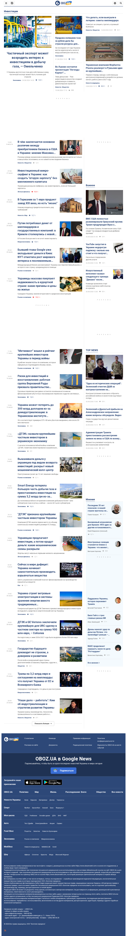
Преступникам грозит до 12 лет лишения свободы (38, 474)
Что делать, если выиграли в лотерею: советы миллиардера (102, 19)
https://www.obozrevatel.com (86, 866)
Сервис (59, 823)
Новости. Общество (62, 87)
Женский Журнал (62, 855)
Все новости (117, 792)
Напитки (36, 831)
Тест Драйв (28, 823)
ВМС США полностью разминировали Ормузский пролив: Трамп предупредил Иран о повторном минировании (104, 221)
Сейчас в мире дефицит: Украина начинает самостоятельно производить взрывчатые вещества (36, 570)
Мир (37, 792)
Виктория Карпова (94, 551)
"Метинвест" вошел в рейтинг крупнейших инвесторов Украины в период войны (36, 354)
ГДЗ (25, 816)
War (19, 585)
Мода (51, 855)
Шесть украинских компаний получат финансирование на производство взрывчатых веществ (47, 581)
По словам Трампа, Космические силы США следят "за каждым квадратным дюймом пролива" (103, 231)
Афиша (27, 855)
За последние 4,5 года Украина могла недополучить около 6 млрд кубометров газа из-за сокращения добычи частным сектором (67, 50)
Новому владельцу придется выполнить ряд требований (36, 208)
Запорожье (43, 800)
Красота (44, 855)
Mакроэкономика (24, 242)
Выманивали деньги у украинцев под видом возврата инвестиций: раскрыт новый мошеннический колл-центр (37, 464)
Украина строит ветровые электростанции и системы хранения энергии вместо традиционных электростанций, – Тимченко (36, 599)
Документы (53, 745)
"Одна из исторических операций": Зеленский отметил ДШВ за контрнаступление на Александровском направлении (104, 386)
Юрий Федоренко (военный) (97, 531)
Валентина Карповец (95, 655)
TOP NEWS (92, 350)
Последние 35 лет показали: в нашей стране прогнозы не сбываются (97, 508)
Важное (90, 185)
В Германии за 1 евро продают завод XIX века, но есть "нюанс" (37, 201)
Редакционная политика (82, 745)
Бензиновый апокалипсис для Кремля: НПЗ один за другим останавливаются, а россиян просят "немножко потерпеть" (100, 525)
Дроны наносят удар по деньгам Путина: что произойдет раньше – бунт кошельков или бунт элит (99, 632)
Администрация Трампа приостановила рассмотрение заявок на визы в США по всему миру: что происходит (102, 435)
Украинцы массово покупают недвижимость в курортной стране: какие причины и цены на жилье (37, 284)
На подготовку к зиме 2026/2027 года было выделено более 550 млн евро (48, 637)
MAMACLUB (46, 847)
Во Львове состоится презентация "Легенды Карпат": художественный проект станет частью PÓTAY (68, 69)
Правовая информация (81, 738)
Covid (54, 847)
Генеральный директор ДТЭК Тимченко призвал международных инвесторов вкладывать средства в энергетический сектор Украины (49, 610)
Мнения (90, 499)
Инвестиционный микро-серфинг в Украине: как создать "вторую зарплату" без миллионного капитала (37, 176)
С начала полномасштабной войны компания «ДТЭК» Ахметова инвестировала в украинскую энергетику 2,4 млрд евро (37, 446)
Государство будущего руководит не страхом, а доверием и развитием (33, 652)
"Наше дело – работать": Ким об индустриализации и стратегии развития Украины (36, 704)
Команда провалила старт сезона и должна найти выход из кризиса (98, 286)
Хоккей (45, 808)
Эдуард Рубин (93, 638)
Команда (52, 738)
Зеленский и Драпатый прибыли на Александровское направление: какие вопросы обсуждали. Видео (104, 412)
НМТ (65, 816)
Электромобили (41, 823)
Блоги (83, 792)
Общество (21, 666)
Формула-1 (60, 808)
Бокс (52, 808)
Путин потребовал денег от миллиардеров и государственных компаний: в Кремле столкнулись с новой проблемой (37, 229)
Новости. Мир (22, 215)
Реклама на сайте (31, 745)
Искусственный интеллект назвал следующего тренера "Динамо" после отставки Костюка (97, 275)
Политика (23, 792)
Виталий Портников (95, 608)
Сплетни (35, 855)
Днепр (51, 800)
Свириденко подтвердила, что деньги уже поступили (39, 689)
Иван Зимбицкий (94, 622)
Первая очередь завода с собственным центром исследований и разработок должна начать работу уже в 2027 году (104, 77)
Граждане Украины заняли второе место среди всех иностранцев (44, 294)
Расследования (72, 792)
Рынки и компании (24, 271)
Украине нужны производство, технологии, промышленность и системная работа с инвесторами (35, 713)
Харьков (33, 800)
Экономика (17, 80)
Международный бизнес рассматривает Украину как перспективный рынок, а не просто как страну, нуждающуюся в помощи (49, 266)
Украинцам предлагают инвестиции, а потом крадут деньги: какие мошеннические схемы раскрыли (37, 543)
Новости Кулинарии (49, 831)
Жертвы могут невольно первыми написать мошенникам (41, 553)
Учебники (33, 816)
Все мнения (93, 663)
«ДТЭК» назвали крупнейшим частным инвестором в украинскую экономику (36, 437)
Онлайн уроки (44, 816)
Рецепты (27, 831)
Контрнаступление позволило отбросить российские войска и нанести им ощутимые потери (103, 395)
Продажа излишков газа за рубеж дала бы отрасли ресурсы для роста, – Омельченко (68, 41)
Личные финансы (24, 192)
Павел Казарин (93, 515)
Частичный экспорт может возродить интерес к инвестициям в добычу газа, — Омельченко (27, 59)
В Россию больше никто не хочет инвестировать (37, 238)
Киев (26, 800)
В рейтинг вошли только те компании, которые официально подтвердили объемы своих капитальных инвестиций (37, 363)
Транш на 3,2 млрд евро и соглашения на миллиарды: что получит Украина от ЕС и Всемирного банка (35, 679)
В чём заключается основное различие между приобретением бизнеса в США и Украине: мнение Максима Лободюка (37, 147)
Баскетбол (36, 808)
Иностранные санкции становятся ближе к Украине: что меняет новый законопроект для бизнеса (99, 545)
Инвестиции (11, 11)
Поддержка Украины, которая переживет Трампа (98, 601)
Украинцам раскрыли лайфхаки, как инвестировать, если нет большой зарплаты (47, 187)
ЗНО (59, 816)
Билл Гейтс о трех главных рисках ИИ (97, 616)
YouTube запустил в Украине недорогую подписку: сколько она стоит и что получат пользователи (97, 249)
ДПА (54, 816)
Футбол (27, 808)
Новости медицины (93, 83)
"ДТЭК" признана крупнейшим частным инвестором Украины (37, 516)
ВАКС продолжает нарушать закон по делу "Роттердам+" (99, 649)
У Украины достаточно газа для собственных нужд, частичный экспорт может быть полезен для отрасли (28, 74)
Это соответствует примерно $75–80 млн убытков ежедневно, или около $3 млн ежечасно (48, 421)
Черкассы (60, 800)
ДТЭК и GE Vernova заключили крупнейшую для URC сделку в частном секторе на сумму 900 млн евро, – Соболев (37, 628)
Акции (52, 823)
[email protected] (32, 918)
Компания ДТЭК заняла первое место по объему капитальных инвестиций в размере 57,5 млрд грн (37, 523)
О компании (29, 738)
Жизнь (53, 792)
